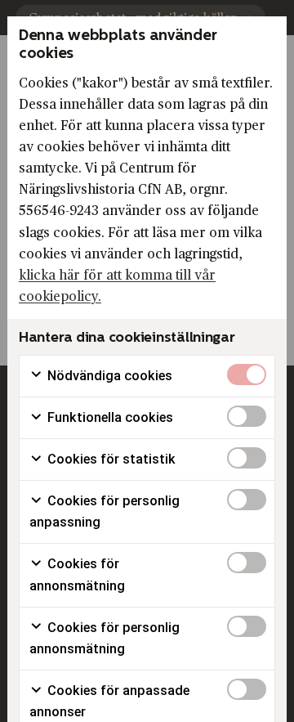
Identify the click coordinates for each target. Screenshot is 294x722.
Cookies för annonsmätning (77, 574)
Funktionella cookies (108, 417)
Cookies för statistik (110, 459)
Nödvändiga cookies (108, 375)
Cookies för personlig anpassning (104, 511)
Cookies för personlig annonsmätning (104, 638)
